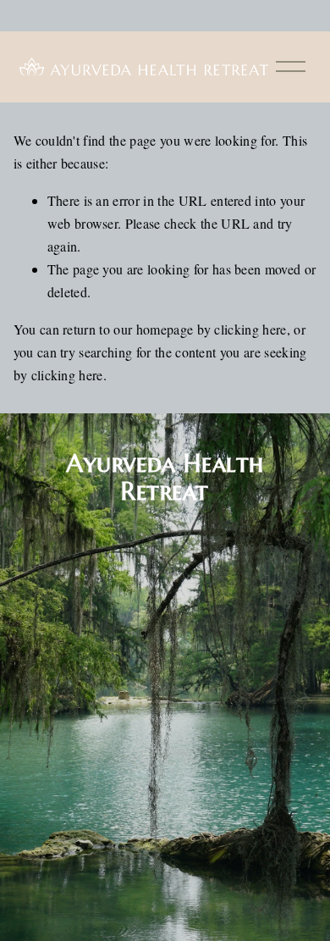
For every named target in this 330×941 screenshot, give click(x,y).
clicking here (250, 329)
